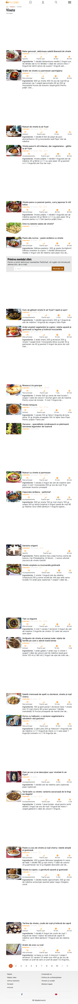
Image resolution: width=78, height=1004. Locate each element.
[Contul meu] (43, 2)
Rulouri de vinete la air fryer (35, 127)
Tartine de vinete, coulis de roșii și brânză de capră (46, 923)
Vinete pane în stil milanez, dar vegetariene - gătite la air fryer (46, 147)
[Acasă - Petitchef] (7, 7)
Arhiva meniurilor (13, 981)
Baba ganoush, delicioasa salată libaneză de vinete (46, 51)
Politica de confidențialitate (51, 977)
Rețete (9, 974)
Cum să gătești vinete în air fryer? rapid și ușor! (44, 310)
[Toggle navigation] (69, 2)
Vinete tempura (29, 405)
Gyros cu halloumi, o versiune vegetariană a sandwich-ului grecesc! (43, 717)
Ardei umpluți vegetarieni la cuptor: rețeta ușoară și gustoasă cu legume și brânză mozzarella (46, 328)
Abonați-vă (58, 268)
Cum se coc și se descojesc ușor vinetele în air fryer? (44, 773)
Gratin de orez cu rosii (32, 945)
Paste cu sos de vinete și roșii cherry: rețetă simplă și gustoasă (46, 849)
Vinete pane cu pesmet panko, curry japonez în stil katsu (46, 203)
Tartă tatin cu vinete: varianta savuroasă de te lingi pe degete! (46, 793)
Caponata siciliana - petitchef (36, 492)
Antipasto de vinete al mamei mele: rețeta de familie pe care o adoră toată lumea (43, 639)
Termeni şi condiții (48, 981)
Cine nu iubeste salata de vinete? (38, 224)
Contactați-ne (47, 974)
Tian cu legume (29, 619)
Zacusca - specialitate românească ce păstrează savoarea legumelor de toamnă (45, 425)
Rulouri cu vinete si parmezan (36, 472)
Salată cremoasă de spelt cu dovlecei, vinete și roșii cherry (47, 695)
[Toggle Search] (56, 2)
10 (57, 966)
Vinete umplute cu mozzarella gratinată (41, 565)
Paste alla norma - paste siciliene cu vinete (42, 238)
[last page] (67, 966)
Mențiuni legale (47, 984)
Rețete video (11, 977)
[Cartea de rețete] (30, 2)
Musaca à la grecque (32, 385)
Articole (10, 987)
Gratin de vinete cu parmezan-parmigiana (42, 71)
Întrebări (10, 984)
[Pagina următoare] (62, 966)
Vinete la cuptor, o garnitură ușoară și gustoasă (45, 869)
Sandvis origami (30, 545)
